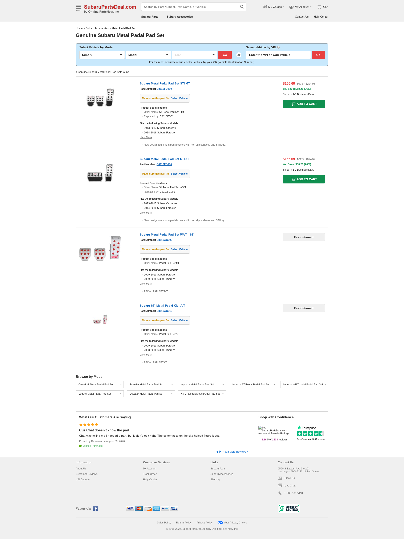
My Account (149, 468)
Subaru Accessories (180, 16)
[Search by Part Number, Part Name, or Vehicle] (242, 6)
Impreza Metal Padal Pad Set (197, 384)
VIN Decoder (83, 479)
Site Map (215, 479)
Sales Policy (164, 522)
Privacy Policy (205, 522)
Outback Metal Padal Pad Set (146, 393)
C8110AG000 (164, 240)
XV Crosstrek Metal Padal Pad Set (200, 393)
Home (79, 28)
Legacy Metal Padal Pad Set (94, 393)
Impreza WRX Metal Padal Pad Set (303, 384)
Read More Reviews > (235, 451)
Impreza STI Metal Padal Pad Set (251, 384)
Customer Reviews (86, 474)
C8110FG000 (164, 164)
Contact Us (302, 16)
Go (225, 55)
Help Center (321, 16)
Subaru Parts (149, 16)
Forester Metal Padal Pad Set (146, 384)
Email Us (289, 478)
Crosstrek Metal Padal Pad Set (95, 384)
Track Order (150, 474)
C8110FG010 (164, 88)
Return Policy (183, 522)
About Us (81, 468)
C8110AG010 (164, 311)
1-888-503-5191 (293, 493)
